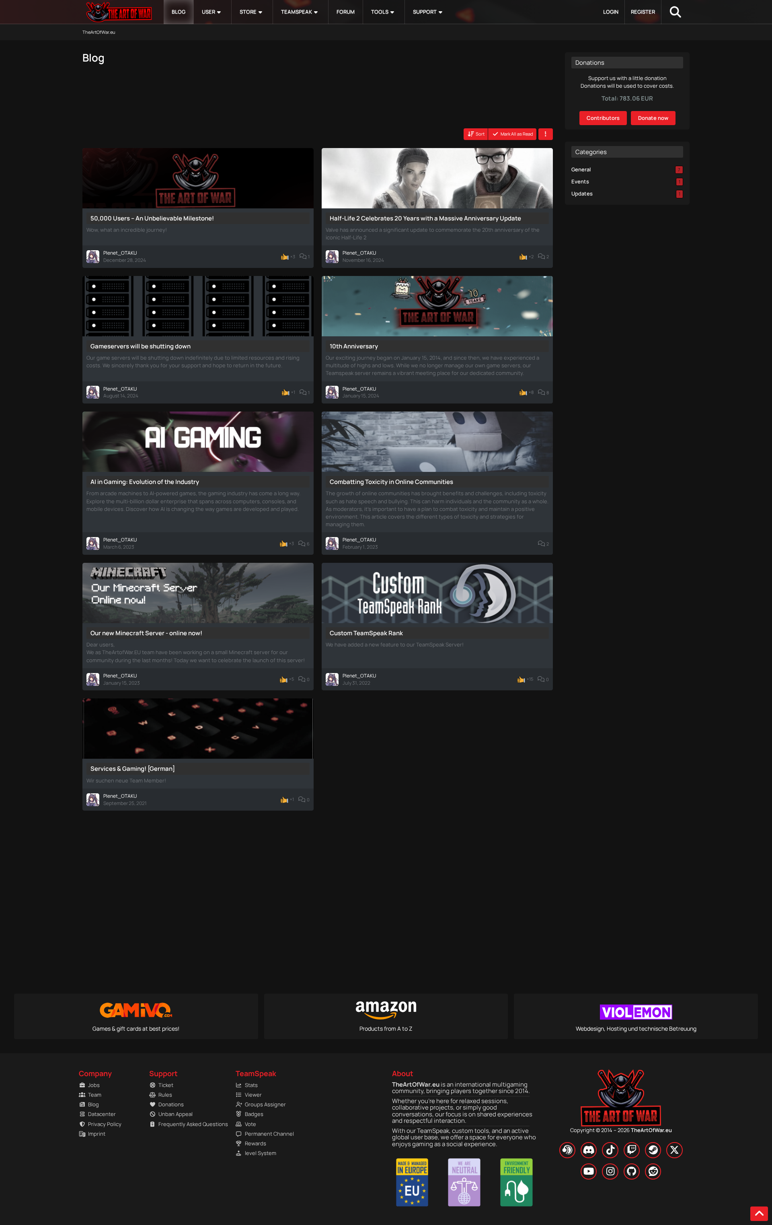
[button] (476, 134)
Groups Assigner (265, 1104)
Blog (93, 1104)
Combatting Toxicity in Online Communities (391, 482)
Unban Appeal (175, 1114)
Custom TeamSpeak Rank (366, 633)
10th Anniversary (354, 346)
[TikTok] (610, 1150)
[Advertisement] (181, 100)
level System (260, 1153)
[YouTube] (589, 1171)
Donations (171, 1104)
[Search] (675, 12)
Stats (251, 1085)
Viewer (253, 1094)
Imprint (96, 1133)
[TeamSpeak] (567, 1150)
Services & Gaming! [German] (132, 768)
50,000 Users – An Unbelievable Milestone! (152, 218)
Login (610, 11)
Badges (254, 1114)
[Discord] (589, 1150)
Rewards (255, 1143)
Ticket (165, 1085)
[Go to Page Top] (759, 1213)
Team (94, 1094)
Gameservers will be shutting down (140, 346)
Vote (250, 1124)
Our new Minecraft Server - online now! (146, 633)
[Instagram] (610, 1171)
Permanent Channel (269, 1133)
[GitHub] (632, 1171)
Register (643, 11)
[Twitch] (632, 1150)
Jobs (94, 1085)
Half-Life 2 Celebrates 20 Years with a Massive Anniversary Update (425, 218)
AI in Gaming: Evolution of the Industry (144, 482)
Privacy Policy (104, 1124)
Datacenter (102, 1114)
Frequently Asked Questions (189, 1124)
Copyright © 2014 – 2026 (621, 1130)
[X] (674, 1150)
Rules (165, 1094)
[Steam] (653, 1150)
